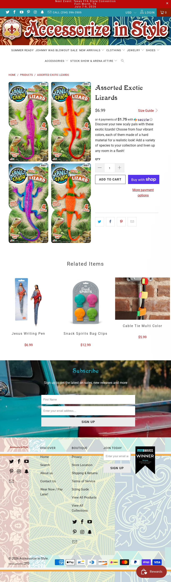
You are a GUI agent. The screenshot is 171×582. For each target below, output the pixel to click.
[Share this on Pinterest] (121, 222)
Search (45, 465)
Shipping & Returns (85, 473)
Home (44, 457)
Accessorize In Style (33, 558)
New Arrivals (90, 50)
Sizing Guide (80, 489)
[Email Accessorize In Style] (49, 12)
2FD (26, 563)
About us (46, 473)
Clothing (114, 50)
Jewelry (134, 50)
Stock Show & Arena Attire (92, 60)
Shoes (151, 50)
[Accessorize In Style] (85, 31)
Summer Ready (22, 50)
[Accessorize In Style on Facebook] (14, 12)
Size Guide (146, 111)
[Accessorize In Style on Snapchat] (42, 12)
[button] (126, 119)
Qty (97, 159)
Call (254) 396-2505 (67, 12)
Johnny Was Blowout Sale (56, 50)
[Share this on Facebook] (110, 222)
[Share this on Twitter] (99, 222)
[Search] (122, 61)
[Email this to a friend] (132, 222)
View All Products (84, 497)
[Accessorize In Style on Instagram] (35, 12)
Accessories (55, 60)
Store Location (82, 465)
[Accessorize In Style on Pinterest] (28, 12)
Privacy (77, 457)
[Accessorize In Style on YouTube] (21, 12)
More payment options (143, 192)
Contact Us (48, 481)
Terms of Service (83, 481)
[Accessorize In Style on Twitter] (7, 12)
